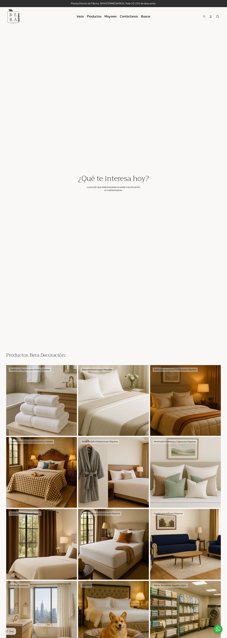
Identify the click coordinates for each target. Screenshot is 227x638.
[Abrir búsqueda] (204, 16)
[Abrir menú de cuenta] (210, 16)
